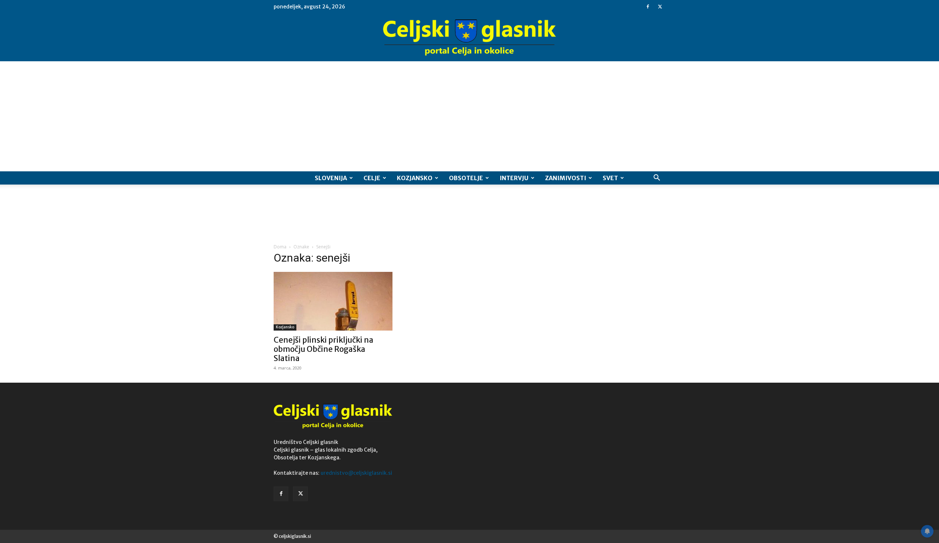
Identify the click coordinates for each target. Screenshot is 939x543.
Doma (280, 247)
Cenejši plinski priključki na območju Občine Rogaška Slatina (323, 349)
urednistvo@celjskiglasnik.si (356, 473)
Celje (371, 178)
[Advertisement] (469, 116)
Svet (610, 178)
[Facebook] (647, 6)
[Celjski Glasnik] (469, 37)
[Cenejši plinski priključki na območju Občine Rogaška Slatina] (333, 301)
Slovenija (331, 178)
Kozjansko (414, 178)
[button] (656, 178)
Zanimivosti (565, 178)
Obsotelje (466, 178)
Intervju (514, 178)
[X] (659, 6)
